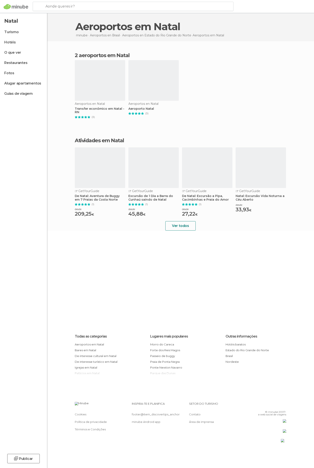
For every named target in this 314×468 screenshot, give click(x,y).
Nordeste (232, 361)
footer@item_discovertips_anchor (156, 414)
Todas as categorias (91, 336)
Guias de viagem (18, 94)
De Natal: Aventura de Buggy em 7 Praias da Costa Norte (97, 197)
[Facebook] (262, 405)
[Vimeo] (276, 405)
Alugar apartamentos (22, 83)
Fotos (9, 73)
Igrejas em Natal (86, 367)
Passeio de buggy (162, 356)
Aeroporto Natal (141, 109)
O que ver (12, 52)
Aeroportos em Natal (89, 344)
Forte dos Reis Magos (165, 350)
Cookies (80, 414)
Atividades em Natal (99, 140)
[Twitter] (269, 405)
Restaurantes (16, 63)
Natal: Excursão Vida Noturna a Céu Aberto (260, 197)
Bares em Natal (85, 350)
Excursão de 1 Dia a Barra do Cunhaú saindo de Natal (150, 197)
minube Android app (146, 422)
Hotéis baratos (236, 344)
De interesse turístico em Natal (96, 361)
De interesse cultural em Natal (95, 356)
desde (78, 209)
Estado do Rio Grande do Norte (247, 350)
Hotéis (10, 42)
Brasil (229, 356)
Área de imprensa (201, 422)
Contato (195, 414)
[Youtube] (283, 405)
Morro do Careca (162, 344)
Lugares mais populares (169, 336)
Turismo (11, 32)
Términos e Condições (90, 429)
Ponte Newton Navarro (166, 367)
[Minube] (16, 7)
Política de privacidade (91, 422)
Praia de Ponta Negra (165, 361)
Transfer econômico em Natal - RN (99, 110)
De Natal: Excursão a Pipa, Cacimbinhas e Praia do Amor (205, 197)
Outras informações (241, 336)
